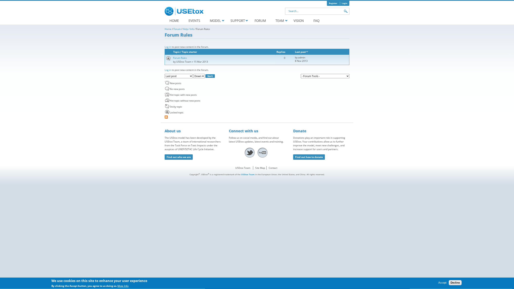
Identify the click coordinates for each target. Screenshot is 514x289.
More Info (122, 286)
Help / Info (188, 29)
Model (215, 20)
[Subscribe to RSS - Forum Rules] (257, 117)
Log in (168, 47)
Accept (442, 282)
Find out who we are (179, 157)
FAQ (316, 20)
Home (174, 20)
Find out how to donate (309, 157)
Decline (455, 282)
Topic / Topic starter (185, 52)
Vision (299, 20)
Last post (300, 52)
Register (333, 3)
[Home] (185, 11)
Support (237, 20)
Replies (280, 52)
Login (344, 3)
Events (194, 20)
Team (279, 20)
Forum (260, 20)
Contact (273, 168)
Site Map (260, 168)
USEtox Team (242, 168)
